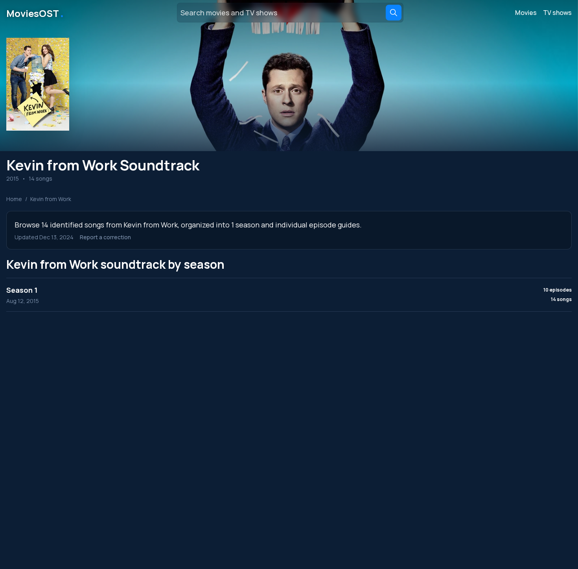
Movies (526, 12)
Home (14, 199)
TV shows (557, 12)
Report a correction (105, 237)
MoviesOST (35, 13)
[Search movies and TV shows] (393, 12)
